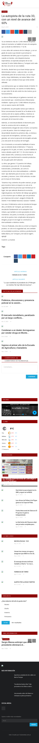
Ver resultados (16, 623)
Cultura (5, 475)
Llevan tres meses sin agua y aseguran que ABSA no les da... (24, 552)
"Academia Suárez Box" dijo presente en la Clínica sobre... (23, 685)
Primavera (7, 617)
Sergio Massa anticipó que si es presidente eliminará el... (17, 643)
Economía (6, 639)
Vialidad (4, 11)
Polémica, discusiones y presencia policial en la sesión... (18, 301)
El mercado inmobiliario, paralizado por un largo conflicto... (18, 316)
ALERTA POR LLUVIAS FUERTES (24, 582)
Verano (6, 604)
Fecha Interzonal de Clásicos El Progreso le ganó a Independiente (26, 513)
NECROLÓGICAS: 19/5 (21, 541)
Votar (6, 622)
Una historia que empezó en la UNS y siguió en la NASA (26, 491)
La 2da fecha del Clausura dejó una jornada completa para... (26, 523)
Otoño (6, 608)
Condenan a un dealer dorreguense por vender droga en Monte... (18, 331)
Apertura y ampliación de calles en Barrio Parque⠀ (25, 676)
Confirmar (31, 376)
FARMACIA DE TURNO (19, 275)
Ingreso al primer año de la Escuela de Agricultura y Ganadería (18, 346)
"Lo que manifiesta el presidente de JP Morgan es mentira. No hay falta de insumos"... (19, 284)
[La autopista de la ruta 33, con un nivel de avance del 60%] (19, 37)
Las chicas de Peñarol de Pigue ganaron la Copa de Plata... (26, 501)
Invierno (7, 612)
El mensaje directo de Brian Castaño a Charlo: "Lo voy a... (24, 563)
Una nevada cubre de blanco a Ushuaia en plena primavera (23, 694)
